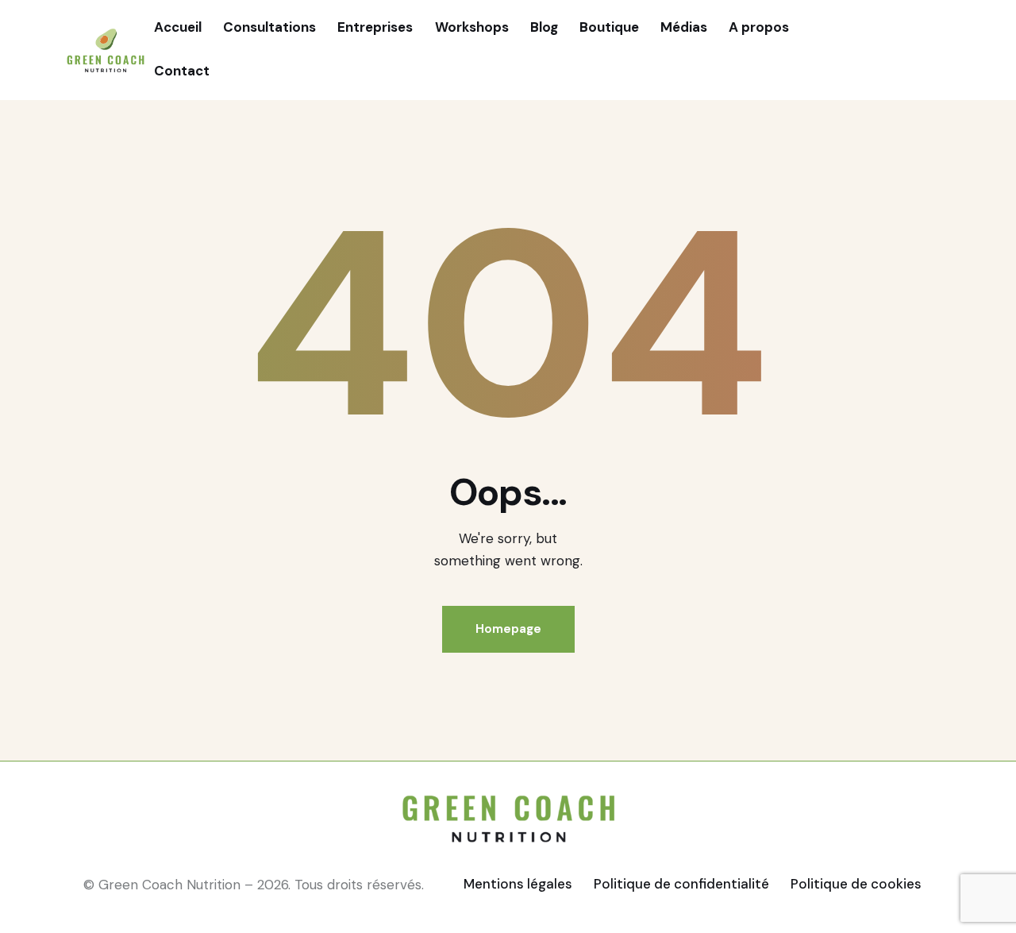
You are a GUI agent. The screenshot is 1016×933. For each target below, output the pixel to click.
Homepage (508, 629)
